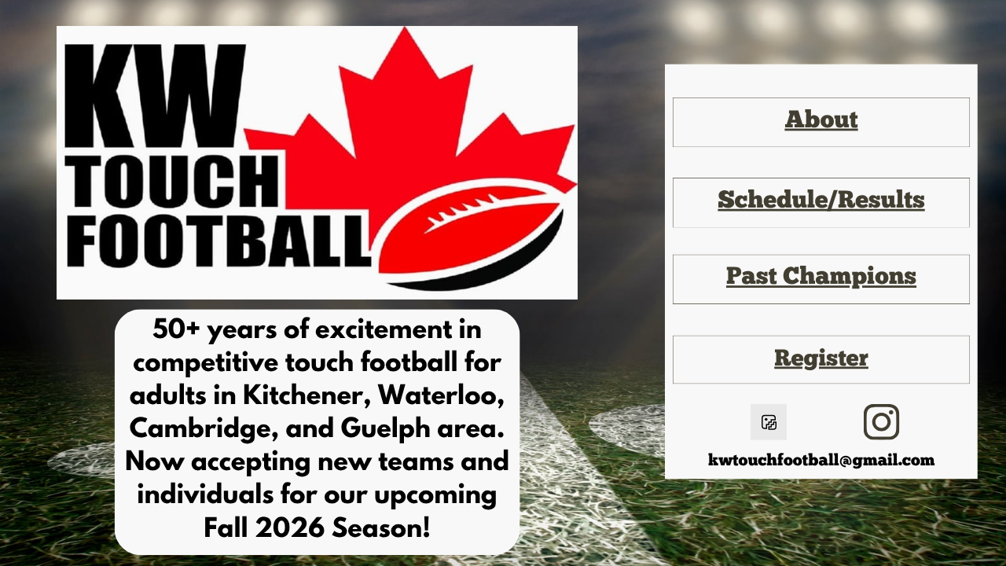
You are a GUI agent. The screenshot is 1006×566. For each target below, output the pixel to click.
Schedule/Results (821, 202)
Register (821, 359)
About (820, 122)
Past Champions (821, 279)
